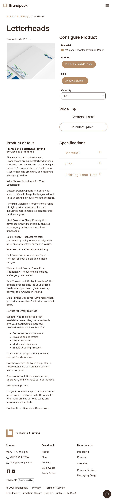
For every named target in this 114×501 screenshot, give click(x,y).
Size (68, 164)
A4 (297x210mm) (75, 80)
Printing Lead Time (81, 175)
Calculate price (82, 127)
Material (72, 153)
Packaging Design (87, 475)
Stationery (22, 16)
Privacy (36, 487)
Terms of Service (55, 487)
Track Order (48, 473)
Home (10, 16)
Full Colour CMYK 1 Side (78, 64)
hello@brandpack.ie (21, 462)
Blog (44, 457)
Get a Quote (48, 467)
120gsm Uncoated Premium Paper (84, 49)
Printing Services (86, 470)
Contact (46, 462)
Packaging (83, 451)
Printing (81, 457)
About (45, 451)
